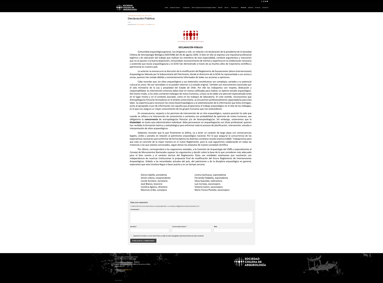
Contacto (265, 7)
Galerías (250, 7)
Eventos (257, 7)
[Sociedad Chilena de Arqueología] (128, 7)
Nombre (133, 226)
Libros (226, 7)
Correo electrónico (179, 226)
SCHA (153, 24)
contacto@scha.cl (127, 269)
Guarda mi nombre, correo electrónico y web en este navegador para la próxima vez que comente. (168, 236)
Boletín (220, 7)
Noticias (243, 7)
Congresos (186, 7)
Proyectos (234, 7)
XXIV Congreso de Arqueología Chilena (204, 7)
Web (215, 226)
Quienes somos (175, 7)
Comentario (135, 209)
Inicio (166, 7)
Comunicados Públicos (136, 15)
